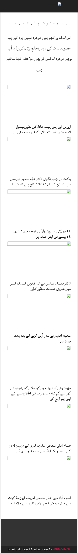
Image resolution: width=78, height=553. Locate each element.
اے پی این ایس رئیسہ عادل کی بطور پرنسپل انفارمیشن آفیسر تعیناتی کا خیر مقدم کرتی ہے (42, 129)
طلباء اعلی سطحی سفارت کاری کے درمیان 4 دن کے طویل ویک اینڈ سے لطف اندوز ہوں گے (40, 448)
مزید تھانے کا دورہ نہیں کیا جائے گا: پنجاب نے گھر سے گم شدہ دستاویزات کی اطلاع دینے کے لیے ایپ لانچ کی (40, 393)
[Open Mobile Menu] (69, 6)
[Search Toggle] (8, 6)
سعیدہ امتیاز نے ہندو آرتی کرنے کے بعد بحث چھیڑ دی (42, 338)
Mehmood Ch (61, 549)
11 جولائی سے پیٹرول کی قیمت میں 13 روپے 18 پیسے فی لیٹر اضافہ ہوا (41, 233)
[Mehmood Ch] (54, 3)
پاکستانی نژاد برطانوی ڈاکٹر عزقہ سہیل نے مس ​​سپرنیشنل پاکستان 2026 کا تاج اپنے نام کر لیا (40, 181)
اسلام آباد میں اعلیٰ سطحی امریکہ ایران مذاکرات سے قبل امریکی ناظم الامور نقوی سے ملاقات (39, 500)
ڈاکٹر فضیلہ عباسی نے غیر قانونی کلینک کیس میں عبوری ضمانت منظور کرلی (40, 286)
